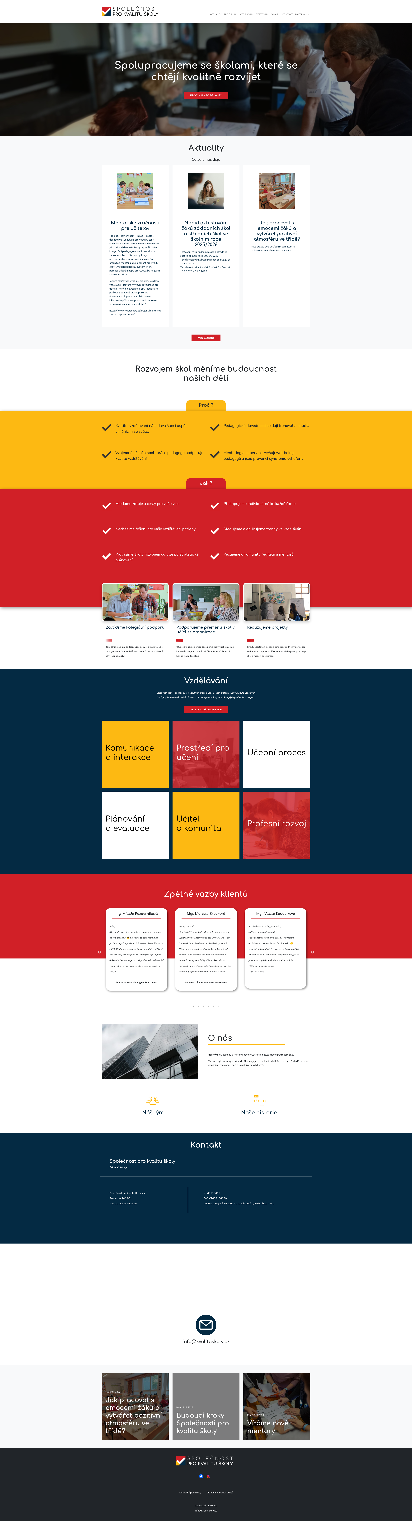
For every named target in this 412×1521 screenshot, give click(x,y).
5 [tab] (213, 1006)
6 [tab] (218, 1006)
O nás (274, 14)
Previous (99, 952)
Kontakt (287, 14)
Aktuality (215, 14)
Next (312, 952)
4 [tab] (208, 1006)
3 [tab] (203, 1006)
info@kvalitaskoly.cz (206, 1510)
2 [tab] (198, 1006)
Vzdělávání (246, 14)
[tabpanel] (136, 949)
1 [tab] (194, 1006)
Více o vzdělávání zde (206, 709)
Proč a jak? (230, 14)
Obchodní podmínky (190, 1492)
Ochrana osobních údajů (220, 1492)
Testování (262, 14)
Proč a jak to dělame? (206, 95)
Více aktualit (206, 338)
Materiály (301, 14)
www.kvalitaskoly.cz (206, 1505)
